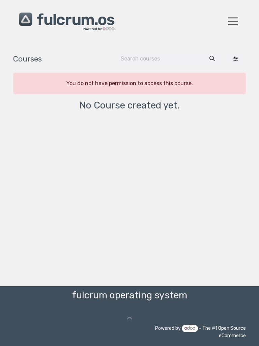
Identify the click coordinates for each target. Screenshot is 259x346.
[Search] (212, 59)
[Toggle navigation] (233, 21)
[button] (129, 318)
